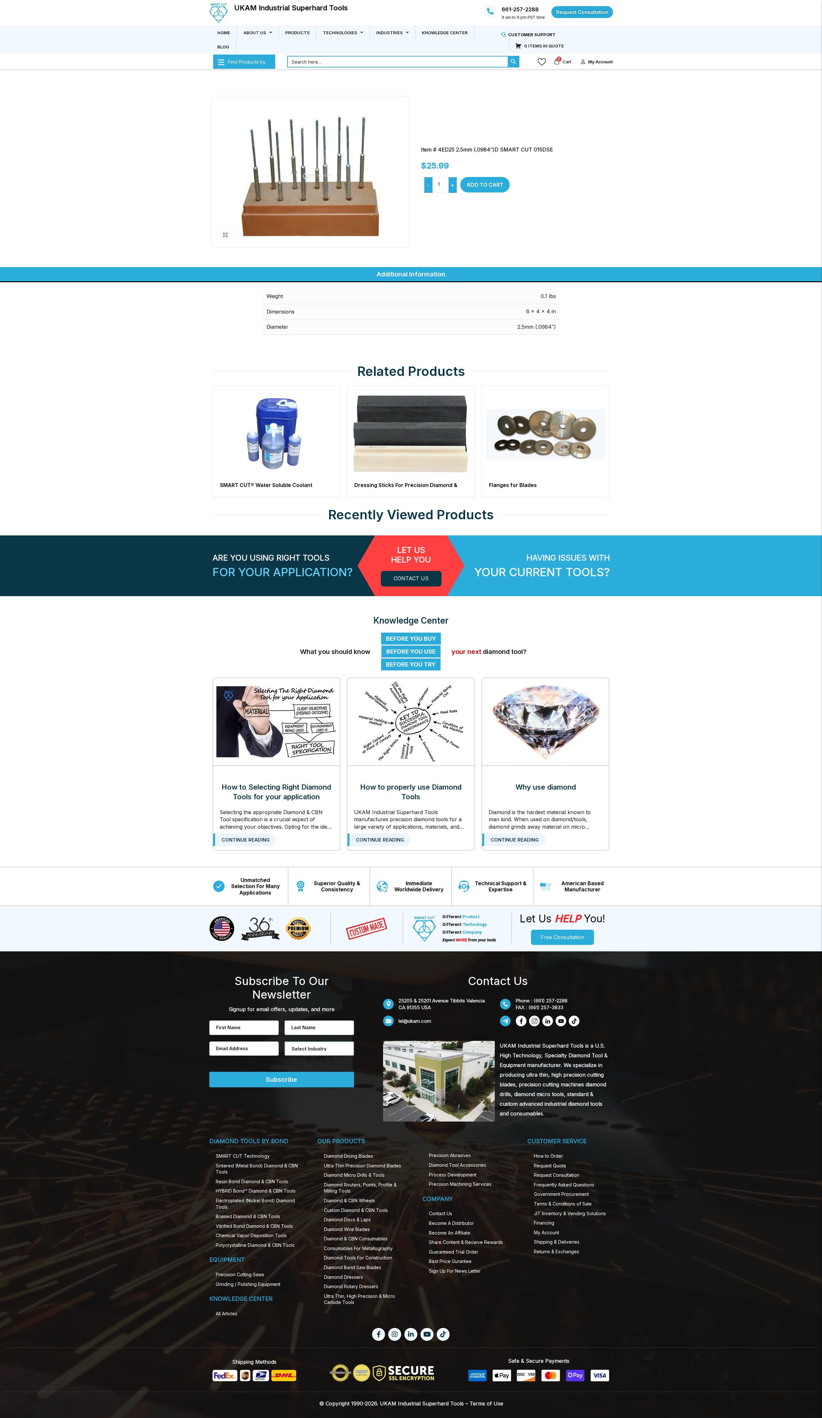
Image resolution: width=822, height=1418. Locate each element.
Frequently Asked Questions (564, 1184)
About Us (255, 32)
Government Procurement (561, 1194)
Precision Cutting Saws (240, 1274)
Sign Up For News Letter (455, 1271)
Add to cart (485, 184)
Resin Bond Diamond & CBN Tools (252, 1181)
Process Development (452, 1174)
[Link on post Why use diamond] (545, 721)
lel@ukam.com (415, 1021)
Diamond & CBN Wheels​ (349, 1200)
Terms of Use (486, 1403)
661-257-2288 (520, 9)
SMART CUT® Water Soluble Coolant (266, 485)
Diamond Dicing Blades (348, 1156)
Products (297, 32)
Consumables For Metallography (358, 1248)
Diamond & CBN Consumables (356, 1238)
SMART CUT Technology (243, 1156)
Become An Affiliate (449, 1233)
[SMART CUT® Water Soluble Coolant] (277, 434)
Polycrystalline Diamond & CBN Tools (255, 1245)
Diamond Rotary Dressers (351, 1286)
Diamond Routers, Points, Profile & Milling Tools (360, 1188)
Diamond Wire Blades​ (347, 1229)
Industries (389, 32)
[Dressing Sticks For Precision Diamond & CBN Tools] (411, 434)
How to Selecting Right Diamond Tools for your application (276, 792)
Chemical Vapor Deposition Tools (251, 1235)
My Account (546, 1232)
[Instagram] (394, 1334)
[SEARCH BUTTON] (513, 61)
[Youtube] (427, 1334)
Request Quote (550, 1165)
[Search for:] (397, 61)
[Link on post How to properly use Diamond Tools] (411, 721)
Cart (567, 61)
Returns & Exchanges (556, 1251)
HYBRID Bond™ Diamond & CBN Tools (256, 1191)
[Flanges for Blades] (546, 434)
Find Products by (246, 62)
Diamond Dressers (343, 1277)
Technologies (340, 32)
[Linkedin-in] (410, 1334)
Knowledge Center (445, 32)
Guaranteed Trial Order (453, 1252)
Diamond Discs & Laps (347, 1219)
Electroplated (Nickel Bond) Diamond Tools (255, 1204)
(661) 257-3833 (545, 1007)
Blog (223, 46)
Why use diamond (545, 787)
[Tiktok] (443, 1334)
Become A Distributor (451, 1223)
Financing (544, 1223)
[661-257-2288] (490, 11)
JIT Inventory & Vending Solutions (570, 1213)
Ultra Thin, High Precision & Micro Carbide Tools (359, 1299)
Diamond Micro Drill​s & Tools (354, 1175)
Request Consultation (556, 1175)
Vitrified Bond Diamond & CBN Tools (254, 1226)
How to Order (548, 1156)
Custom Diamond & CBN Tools (356, 1210)
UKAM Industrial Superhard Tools (291, 8)
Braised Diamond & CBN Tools (248, 1216)
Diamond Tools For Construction (358, 1257)
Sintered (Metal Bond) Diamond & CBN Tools (257, 1169)
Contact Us (440, 1213)
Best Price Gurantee (450, 1261)
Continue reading (246, 840)
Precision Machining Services (460, 1184)
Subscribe (281, 1079)
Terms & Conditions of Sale (563, 1203)
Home (223, 32)
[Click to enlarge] (225, 235)
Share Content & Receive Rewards (466, 1242)
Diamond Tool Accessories (457, 1165)
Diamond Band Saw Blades (352, 1267)
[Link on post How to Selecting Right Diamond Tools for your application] (276, 721)
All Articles (226, 1313)
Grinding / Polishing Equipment (248, 1284)
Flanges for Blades (513, 485)
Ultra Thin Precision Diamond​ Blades (362, 1165)
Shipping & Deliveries (556, 1242)
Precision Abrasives (450, 1155)
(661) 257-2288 (550, 1001)
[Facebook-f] (378, 1334)
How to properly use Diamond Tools (411, 792)
